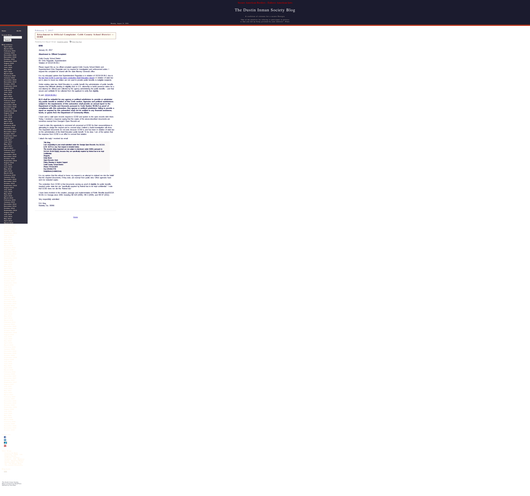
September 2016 (10, 160)
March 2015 (8, 198)
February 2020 (10, 75)
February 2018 (10, 125)
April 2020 (8, 71)
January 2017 (9, 152)
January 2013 (9, 249)
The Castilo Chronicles (14, 465)
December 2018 (10, 104)
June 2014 (8, 216)
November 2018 (10, 107)
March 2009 (8, 345)
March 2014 (8, 223)
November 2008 (10, 353)
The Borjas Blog (15, 463)
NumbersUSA (10, 462)
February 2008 (10, 372)
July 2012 (8, 262)
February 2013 (10, 247)
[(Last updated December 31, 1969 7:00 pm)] (5, 437)
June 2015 (8, 191)
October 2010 (9, 305)
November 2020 (10, 57)
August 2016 (9, 162)
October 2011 (9, 281)
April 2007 (8, 392)
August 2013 (9, 235)
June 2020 (8, 67)
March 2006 (8, 419)
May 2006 (8, 415)
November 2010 (10, 303)
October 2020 (9, 59)
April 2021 (8, 47)
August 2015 (9, 187)
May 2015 (8, 194)
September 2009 (10, 332)
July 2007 (8, 386)
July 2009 (8, 336)
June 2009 (8, 339)
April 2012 (8, 268)
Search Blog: (7, 35)
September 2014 (10, 210)
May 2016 (8, 169)
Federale (8, 457)
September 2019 (10, 86)
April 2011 (8, 293)
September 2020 (10, 61)
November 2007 (10, 378)
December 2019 (10, 80)
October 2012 (9, 256)
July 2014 (8, 214)
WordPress (17, 483)
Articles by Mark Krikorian (11, 453)
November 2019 (10, 82)
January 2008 (9, 374)
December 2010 (10, 301)
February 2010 (10, 322)
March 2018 (8, 123)
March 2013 (8, 245)
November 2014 (10, 206)
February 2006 (10, 421)
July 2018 (8, 115)
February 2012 (10, 272)
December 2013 (10, 229)
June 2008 (8, 363)
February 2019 (10, 100)
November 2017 (10, 131)
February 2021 (10, 51)
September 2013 (10, 233)
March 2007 (8, 394)
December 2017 (10, 129)
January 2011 (9, 299)
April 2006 (8, 417)
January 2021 (9, 53)
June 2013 (8, 239)
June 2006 (8, 413)
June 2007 (8, 388)
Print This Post (77, 42)
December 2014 (10, 204)
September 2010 (10, 307)
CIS (21, 454)
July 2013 (8, 237)
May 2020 (8, 69)
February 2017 (10, 150)
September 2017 (10, 136)
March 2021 (8, 49)
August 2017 (9, 138)
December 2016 (10, 154)
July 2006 (8, 411)
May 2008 (8, 365)
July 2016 (8, 165)
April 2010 (8, 318)
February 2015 (10, 200)
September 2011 (10, 283)
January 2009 (9, 349)
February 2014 (10, 225)
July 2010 (8, 312)
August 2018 (9, 113)
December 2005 (10, 426)
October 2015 (9, 183)
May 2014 (8, 218)
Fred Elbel (12, 485)
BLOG (19, 31)
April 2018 (8, 121)
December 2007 (10, 376)
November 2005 (10, 428)
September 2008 (10, 357)
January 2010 (9, 324)
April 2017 (8, 146)
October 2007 (9, 380)
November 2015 (10, 181)
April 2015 (8, 196)
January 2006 (9, 423)
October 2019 (9, 84)
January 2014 (9, 227)
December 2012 (10, 252)
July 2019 (8, 90)
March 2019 (8, 98)
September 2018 (10, 111)
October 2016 (9, 158)
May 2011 (7, 291)
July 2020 (8, 65)
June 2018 (8, 117)
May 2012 (8, 266)
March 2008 (8, 370)
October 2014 (9, 208)
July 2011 (8, 287)
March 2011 (8, 295)
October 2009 (9, 330)
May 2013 (8, 241)
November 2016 (10, 156)
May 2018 (8, 119)
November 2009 (10, 328)
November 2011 (10, 278)
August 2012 (9, 260)
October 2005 (9, 430)
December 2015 (10, 179)
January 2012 (9, 274)
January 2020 (9, 78)
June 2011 (8, 289)
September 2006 (10, 407)
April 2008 (8, 368)
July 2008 (8, 361)
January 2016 (9, 177)
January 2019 (9, 102)
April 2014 (8, 220)
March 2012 (8, 270)
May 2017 (8, 144)
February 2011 (9, 297)
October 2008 (9, 355)
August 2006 (9, 409)
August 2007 (9, 384)
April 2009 (8, 343)
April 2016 (8, 171)
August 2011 (9, 285)
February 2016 (10, 175)
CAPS (16, 454)
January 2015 (9, 202)
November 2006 (10, 403)
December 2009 (10, 326)
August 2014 (9, 212)
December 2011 (10, 276)
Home (4, 31)
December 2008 (10, 351)
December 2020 (10, 55)
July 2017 (8, 140)
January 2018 (9, 127)
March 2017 (8, 148)
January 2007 (9, 399)
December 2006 (10, 401)
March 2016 (8, 173)
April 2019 (8, 96)
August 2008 (9, 359)
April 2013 (8, 243)
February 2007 (10, 397)
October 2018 (9, 109)
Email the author (62, 42)
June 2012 (8, 264)
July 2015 (8, 189)
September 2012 (10, 258)
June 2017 (8, 142)
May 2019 (8, 94)
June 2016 (8, 167)
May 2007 (8, 390)
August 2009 (9, 334)
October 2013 (9, 231)
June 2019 (8, 92)
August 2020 (9, 63)
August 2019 (9, 88)
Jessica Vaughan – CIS (12, 458)
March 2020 (8, 73)
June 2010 (8, 314)
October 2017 (9, 133)
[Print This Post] (70, 42)
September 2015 (10, 185)
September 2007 (10, 382)
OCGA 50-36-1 (50, 95)
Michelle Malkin (17, 460)
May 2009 (8, 341)
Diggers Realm (10, 456)
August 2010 (9, 310)
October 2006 (9, 405)
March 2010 (8, 320)
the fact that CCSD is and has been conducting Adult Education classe (66, 78)
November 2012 (10, 254)
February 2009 (10, 347)
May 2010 (8, 316)
